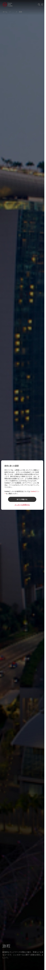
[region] (22, 485)
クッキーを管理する (22, 504)
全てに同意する (22, 499)
